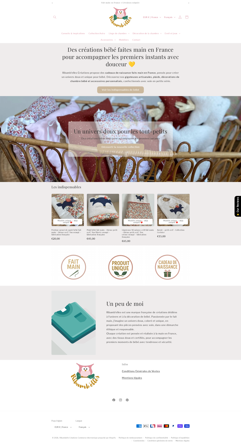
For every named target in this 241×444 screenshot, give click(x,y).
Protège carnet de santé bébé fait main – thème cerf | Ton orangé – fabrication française (66, 232)
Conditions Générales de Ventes (141, 371)
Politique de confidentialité (156, 438)
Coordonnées (138, 441)
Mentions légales (132, 377)
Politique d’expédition (180, 438)
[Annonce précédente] (52, 3)
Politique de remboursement (130, 438)
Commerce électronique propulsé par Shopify (97, 438)
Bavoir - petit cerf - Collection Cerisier (171, 231)
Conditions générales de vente (160, 441)
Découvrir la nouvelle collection (120, 147)
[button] (54, 17)
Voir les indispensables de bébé (120, 89)
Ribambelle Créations (68, 438)
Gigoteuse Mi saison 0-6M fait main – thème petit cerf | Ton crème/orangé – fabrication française (138, 233)
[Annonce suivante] (189, 3)
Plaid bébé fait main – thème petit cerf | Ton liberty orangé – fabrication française (102, 232)
